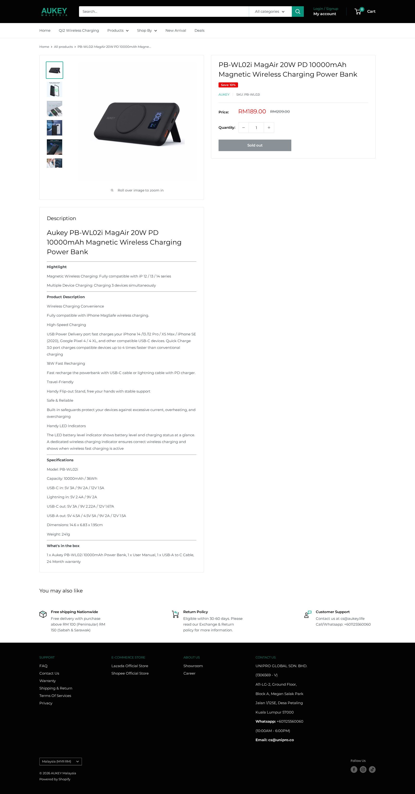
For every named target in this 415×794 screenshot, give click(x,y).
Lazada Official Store (129, 666)
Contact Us (49, 673)
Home (44, 30)
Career (189, 673)
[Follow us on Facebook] (354, 769)
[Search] (298, 11)
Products (115, 30)
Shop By (144, 30)
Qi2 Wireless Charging (79, 30)
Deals (199, 30)
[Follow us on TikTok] (372, 769)
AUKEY (224, 94)
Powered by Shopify (54, 779)
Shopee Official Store (130, 673)
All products (63, 47)
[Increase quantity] (269, 128)
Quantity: (227, 127)
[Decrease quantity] (243, 128)
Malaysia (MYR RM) (56, 761)
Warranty (47, 680)
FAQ (43, 666)
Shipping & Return (55, 688)
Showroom (193, 666)
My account (324, 14)
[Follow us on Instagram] (363, 769)
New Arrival (175, 30)
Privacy (45, 703)
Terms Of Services (55, 695)
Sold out (254, 145)
